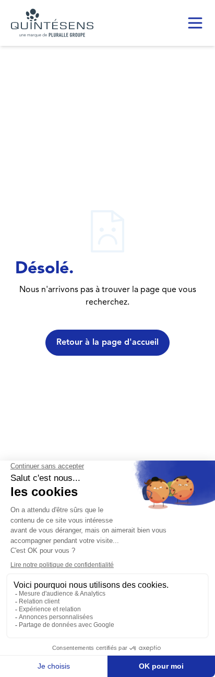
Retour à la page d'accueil (107, 342)
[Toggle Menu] (195, 23)
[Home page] (52, 23)
